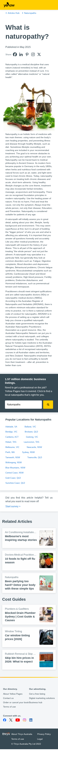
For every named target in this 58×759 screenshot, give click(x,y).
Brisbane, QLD (31, 432)
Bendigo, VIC (11, 432)
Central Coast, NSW (14, 473)
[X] (39, 54)
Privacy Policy (44, 734)
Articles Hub (13, 13)
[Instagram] (33, 54)
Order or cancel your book (16, 702)
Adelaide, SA (11, 427)
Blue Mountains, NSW (15, 468)
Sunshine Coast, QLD (15, 483)
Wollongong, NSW (13, 462)
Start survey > (12, 506)
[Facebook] (15, 54)
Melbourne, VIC (12, 447)
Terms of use (9, 706)
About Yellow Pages (12, 694)
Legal (40, 739)
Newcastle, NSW (34, 447)
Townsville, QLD (34, 457)
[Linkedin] (21, 54)
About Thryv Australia (21, 734)
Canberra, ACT (12, 437)
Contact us (8, 698)
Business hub (35, 702)
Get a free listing (37, 694)
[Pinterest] (27, 54)
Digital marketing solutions (42, 698)
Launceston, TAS (31, 442)
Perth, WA (10, 452)
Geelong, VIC (32, 437)
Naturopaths (30, 13)
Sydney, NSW (28, 452)
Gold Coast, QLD (13, 478)
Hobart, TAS (10, 442)
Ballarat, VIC (30, 427)
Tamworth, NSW (12, 457)
